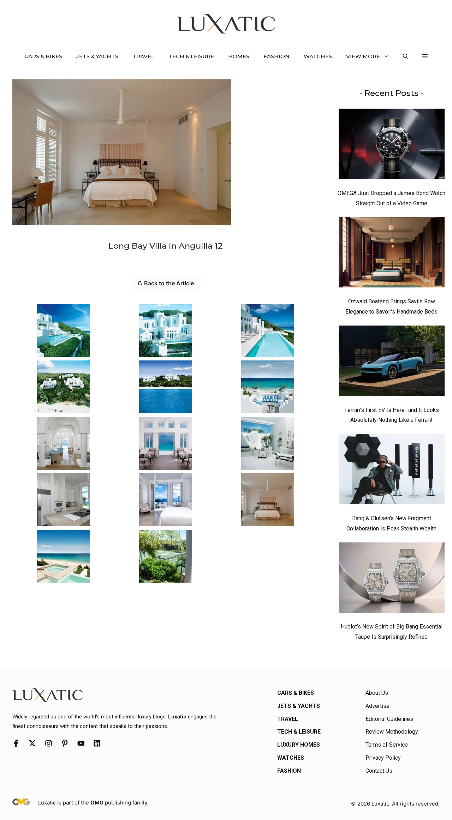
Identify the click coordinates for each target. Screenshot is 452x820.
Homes (238, 56)
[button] (405, 56)
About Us (376, 693)
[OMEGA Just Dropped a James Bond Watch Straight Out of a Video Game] (392, 146)
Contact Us (378, 770)
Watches (318, 56)
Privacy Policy (383, 757)
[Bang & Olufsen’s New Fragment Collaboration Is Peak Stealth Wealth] (392, 471)
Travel (143, 56)
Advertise (377, 706)
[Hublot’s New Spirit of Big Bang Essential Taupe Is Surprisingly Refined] (392, 579)
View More (363, 56)
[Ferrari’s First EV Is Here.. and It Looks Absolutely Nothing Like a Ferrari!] (392, 363)
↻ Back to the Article (165, 283)
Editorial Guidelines (389, 719)
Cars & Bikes (43, 56)
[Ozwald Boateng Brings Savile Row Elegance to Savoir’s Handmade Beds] (392, 254)
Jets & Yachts (97, 56)
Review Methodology (391, 731)
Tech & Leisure (191, 56)
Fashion (276, 56)
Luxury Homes (298, 744)
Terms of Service (386, 744)
